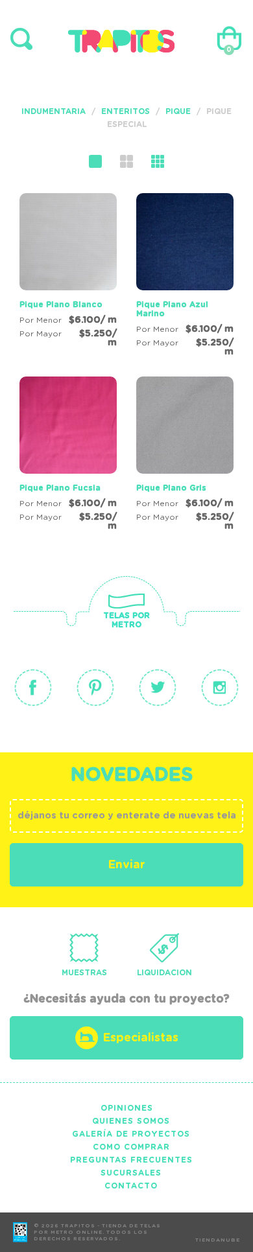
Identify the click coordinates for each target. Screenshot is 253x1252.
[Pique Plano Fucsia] (68, 456)
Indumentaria (53, 111)
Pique (178, 111)
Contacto (131, 1186)
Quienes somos (131, 1121)
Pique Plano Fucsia (60, 488)
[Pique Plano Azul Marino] (185, 277)
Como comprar (131, 1147)
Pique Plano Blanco (60, 304)
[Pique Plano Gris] (185, 456)
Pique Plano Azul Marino (172, 309)
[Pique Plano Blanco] (68, 272)
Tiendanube (217, 1240)
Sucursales (131, 1173)
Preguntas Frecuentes (131, 1160)
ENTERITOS (125, 111)
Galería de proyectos (131, 1134)
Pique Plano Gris (171, 488)
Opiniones (127, 1108)
